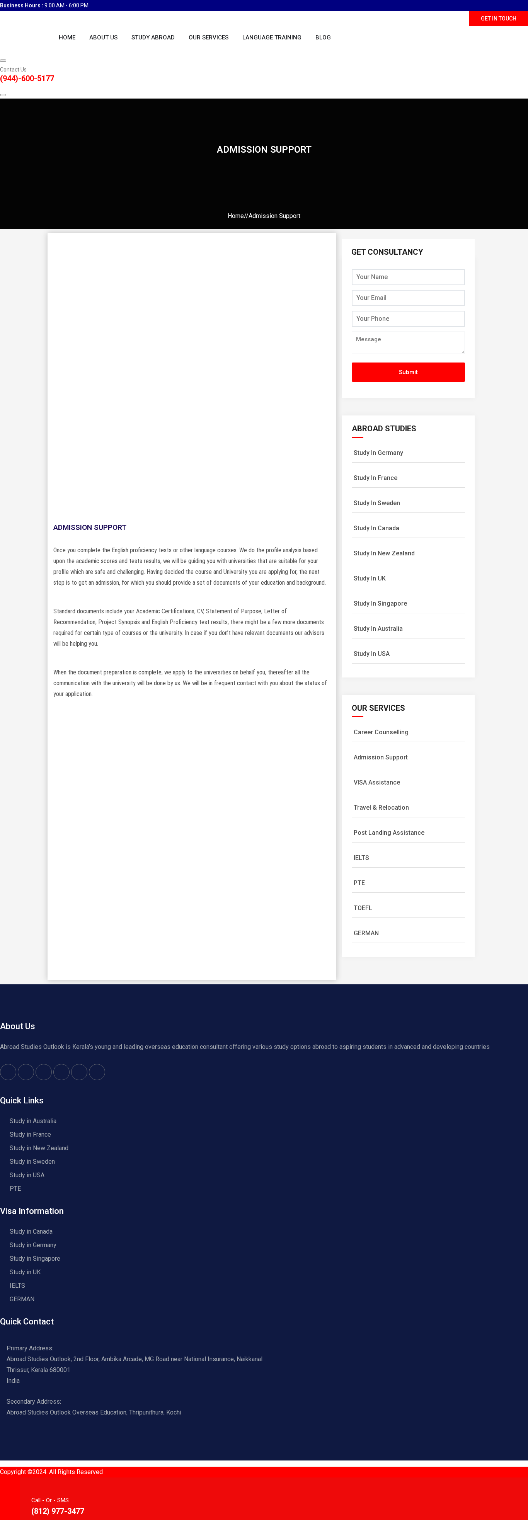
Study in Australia (33, 1121)
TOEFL (363, 908)
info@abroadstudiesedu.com (429, 18)
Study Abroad (153, 37)
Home (67, 37)
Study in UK (25, 1272)
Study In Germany (378, 452)
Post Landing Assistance (389, 832)
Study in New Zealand (39, 1148)
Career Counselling (381, 732)
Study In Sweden (377, 503)
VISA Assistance (377, 782)
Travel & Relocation (381, 807)
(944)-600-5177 (27, 78)
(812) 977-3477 (57, 1511)
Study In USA (372, 653)
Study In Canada (376, 528)
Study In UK (370, 578)
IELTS (361, 857)
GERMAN (366, 933)
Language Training (271, 37)
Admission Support (381, 757)
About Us (103, 37)
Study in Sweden (32, 1161)
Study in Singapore (35, 1258)
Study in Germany (33, 1245)
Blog (323, 37)
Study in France (30, 1134)
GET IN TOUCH (498, 18)
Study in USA (27, 1175)
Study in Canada (31, 1231)
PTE (359, 883)
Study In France (375, 478)
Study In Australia (378, 628)
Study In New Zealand (384, 553)
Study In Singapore (380, 603)
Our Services (208, 37)
